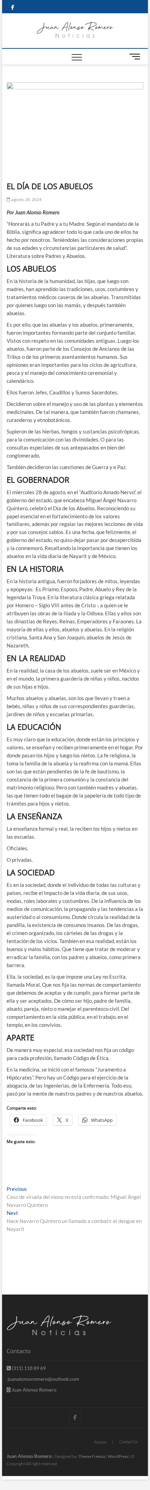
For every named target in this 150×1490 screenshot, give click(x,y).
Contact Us (128, 1441)
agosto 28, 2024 (26, 199)
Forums (100, 1442)
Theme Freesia (91, 1456)
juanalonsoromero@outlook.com (43, 1379)
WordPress (118, 1456)
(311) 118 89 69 (28, 1368)
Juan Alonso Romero (33, 1390)
